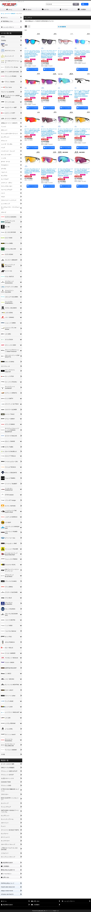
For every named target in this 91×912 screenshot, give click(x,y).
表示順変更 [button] (63, 26)
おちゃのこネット (42, 910)
